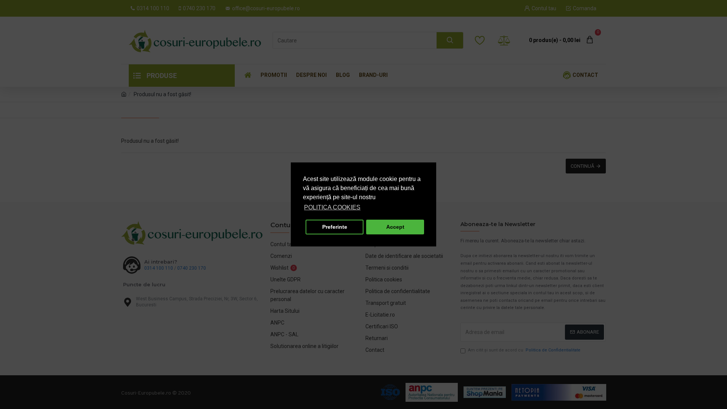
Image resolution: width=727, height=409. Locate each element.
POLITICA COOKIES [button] (332, 207)
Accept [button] (395, 227)
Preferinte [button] (334, 227)
